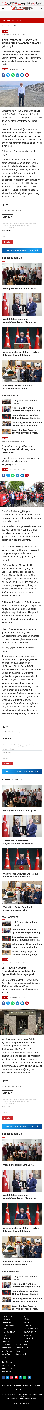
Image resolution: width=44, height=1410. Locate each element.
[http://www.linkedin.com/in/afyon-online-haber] (20, 1377)
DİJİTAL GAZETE (9, 1319)
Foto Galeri (6, 1345)
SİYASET (6, 1338)
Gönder (7, 242)
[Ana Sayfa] (2, 26)
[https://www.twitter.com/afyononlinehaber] (7, 1377)
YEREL (26, 1341)
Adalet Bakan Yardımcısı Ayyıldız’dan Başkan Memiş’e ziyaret (18, 320)
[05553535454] (24, 1377)
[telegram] (17, 75)
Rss (3, 1385)
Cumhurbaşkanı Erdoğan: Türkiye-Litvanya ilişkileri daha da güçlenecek (21, 354)
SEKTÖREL (28, 1335)
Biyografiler (6, 1354)
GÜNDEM (15, 26)
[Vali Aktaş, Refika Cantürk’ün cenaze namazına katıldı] (22, 371)
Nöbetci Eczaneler (8, 1368)
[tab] (7, 217)
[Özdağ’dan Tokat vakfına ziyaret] (22, 274)
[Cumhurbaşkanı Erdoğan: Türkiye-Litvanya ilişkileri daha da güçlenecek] (22, 338)
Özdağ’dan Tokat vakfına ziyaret (19, 288)
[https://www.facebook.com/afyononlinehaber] (3, 1377)
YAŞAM (6, 1341)
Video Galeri (6, 1348)
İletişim (25, 1385)
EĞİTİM (26, 1319)
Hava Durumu (7, 1362)
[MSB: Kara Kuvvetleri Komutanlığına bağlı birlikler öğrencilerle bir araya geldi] (22, 1022)
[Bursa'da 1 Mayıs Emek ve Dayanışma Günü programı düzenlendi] (22, 494)
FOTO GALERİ (8, 1326)
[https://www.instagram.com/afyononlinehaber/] (11, 1377)
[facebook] (3, 75)
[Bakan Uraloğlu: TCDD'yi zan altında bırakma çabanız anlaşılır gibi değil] (22, 93)
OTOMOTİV (7, 1335)
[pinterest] (27, 75)
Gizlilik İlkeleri (21, 1390)
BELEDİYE (28, 1316)
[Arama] (41, 8)
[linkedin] (22, 75)
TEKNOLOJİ (28, 1338)
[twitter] (8, 75)
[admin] (29, 1377)
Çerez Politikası (34, 1385)
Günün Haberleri (22, 1348)
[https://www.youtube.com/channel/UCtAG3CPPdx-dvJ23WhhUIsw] (16, 1377)
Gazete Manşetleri (8, 1365)
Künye (18, 1385)
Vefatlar (4, 1357)
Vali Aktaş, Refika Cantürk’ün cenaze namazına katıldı (18, 386)
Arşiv (18, 1351)
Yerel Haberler (21, 1345)
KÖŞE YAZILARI (9, 1332)
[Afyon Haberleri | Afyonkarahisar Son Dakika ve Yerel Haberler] (22, 8)
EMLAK (26, 1322)
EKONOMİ (7, 1322)
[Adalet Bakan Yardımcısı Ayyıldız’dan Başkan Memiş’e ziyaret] (22, 304)
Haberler (7, 26)
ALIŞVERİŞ (7, 1316)
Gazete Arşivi (21, 1354)
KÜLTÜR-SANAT (30, 1332)
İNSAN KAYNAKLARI (31, 1329)
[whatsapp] (13, 75)
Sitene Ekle (11, 1385)
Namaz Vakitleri (7, 1371)
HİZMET (6, 1329)
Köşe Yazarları (7, 1351)
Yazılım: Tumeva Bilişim (21, 1403)
